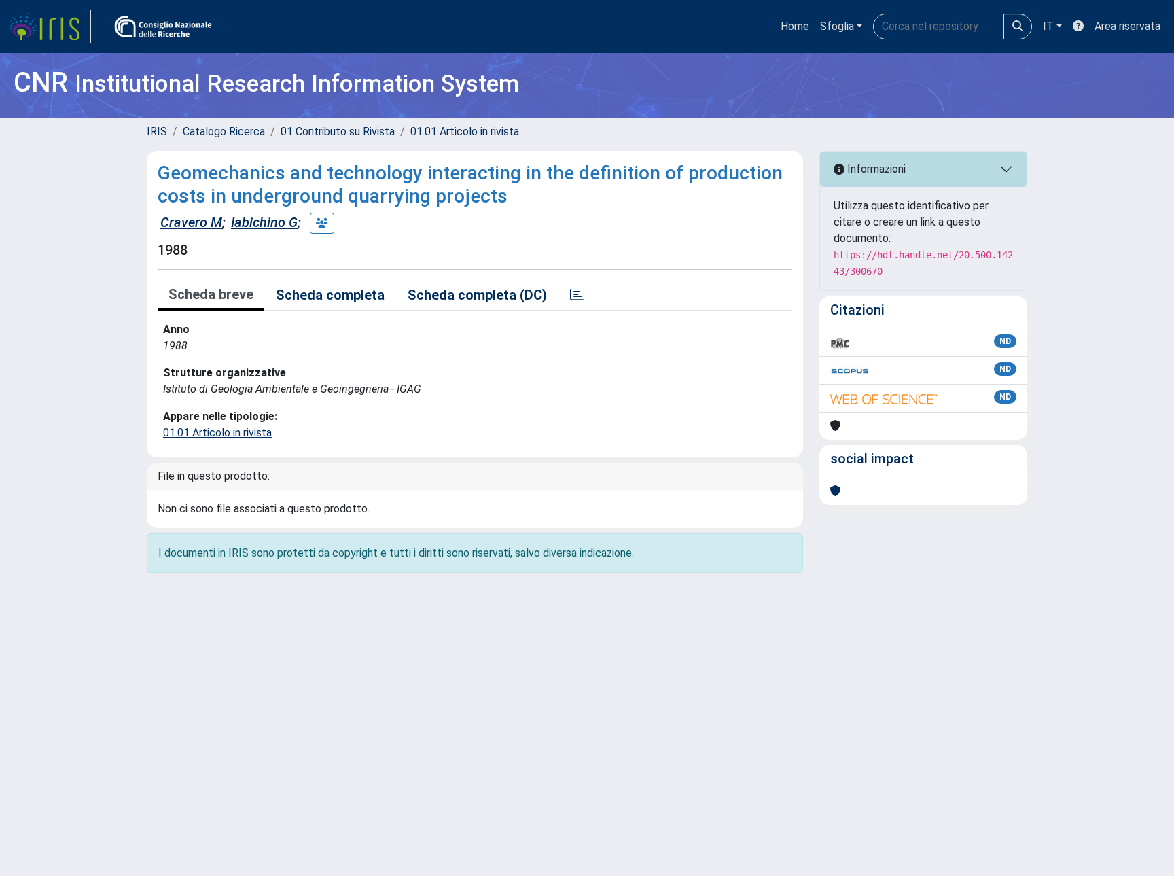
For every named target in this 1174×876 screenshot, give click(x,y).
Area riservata (1127, 26)
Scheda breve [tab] (210, 294)
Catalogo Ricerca (224, 131)
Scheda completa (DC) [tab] (477, 295)
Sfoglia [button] (837, 26)
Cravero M (191, 222)
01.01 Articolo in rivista (464, 131)
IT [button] (1048, 26)
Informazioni (875, 168)
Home (795, 26)
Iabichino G (264, 222)
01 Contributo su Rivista (338, 131)
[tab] (576, 295)
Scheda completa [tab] (330, 295)
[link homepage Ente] (163, 26)
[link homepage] (49, 26)
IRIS (157, 131)
